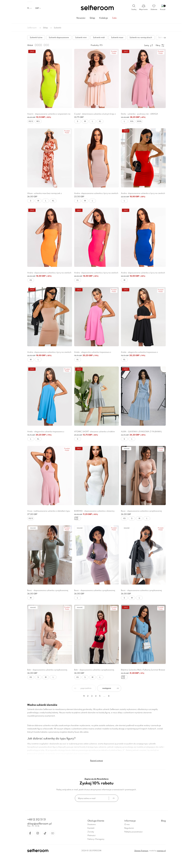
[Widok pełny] (46, 45)
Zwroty (90, 832)
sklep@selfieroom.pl (39, 823)
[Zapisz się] (113, 798)
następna (106, 688)
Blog (163, 821)
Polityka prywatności (133, 832)
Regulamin (129, 828)
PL (28, 8)
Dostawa (91, 824)
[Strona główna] (96, 8)
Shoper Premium (141, 851)
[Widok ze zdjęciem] (38, 45)
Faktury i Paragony (95, 839)
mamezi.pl (161, 851)
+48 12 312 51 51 (36, 819)
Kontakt (90, 828)
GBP (37, 8)
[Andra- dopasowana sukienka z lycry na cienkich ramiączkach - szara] (96, 157)
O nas (127, 824)
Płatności (91, 835)
